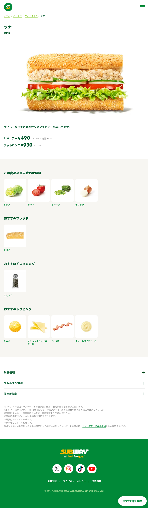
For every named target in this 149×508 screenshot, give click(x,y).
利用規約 (51, 479)
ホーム (7, 15)
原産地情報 (10, 391)
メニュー (17, 15)
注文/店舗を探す (129, 501)
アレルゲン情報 (13, 381)
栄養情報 (9, 370)
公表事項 (95, 479)
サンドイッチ (31, 15)
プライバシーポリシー (73, 479)
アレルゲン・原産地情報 (94, 424)
